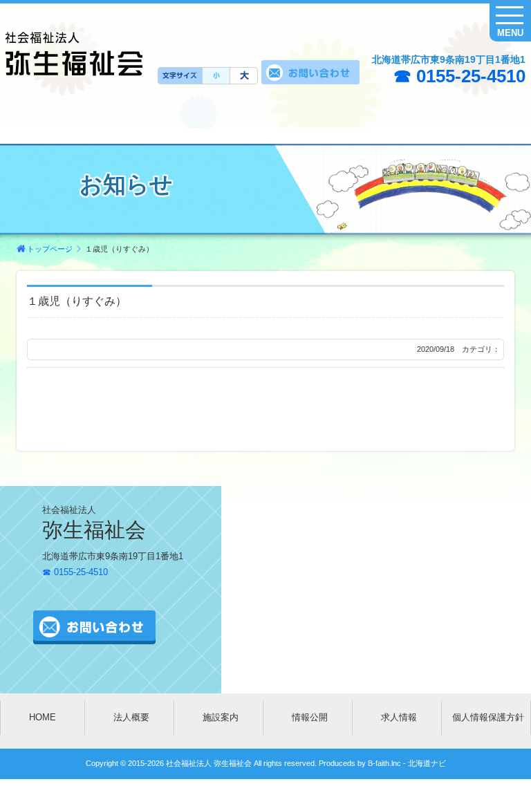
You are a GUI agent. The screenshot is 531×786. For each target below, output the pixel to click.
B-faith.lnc (383, 763)
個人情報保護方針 (488, 717)
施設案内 (221, 717)
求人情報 (399, 717)
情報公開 (310, 717)
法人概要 (131, 717)
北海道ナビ (427, 763)
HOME (42, 717)
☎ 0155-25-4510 (459, 76)
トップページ (50, 249)
